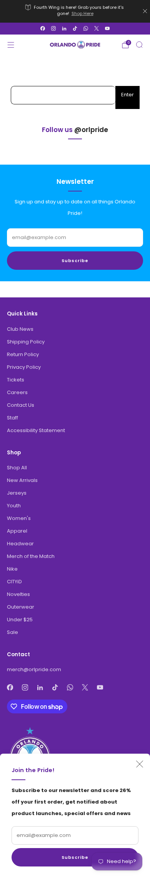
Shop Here (82, 13)
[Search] (139, 44)
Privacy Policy (24, 367)
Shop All (17, 467)
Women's (19, 518)
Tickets (15, 379)
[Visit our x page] (96, 28)
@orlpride (91, 129)
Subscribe (75, 857)
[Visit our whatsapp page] (85, 28)
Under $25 (20, 619)
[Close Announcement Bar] (145, 11)
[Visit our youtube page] (107, 28)
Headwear (20, 543)
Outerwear (20, 607)
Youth (14, 505)
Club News (20, 329)
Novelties (18, 594)
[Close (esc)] (139, 764)
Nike (12, 569)
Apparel (17, 531)
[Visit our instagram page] (53, 28)
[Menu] (11, 45)
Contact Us (20, 405)
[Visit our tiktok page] (75, 28)
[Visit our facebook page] (42, 28)
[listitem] (75, 11)
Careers (17, 392)
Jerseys (17, 493)
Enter (127, 94)
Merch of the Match (31, 556)
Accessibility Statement (36, 430)
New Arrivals (22, 480)
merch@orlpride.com (34, 669)
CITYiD (14, 581)
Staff (12, 417)
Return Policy (23, 354)
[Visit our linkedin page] (64, 28)
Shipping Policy (26, 341)
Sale (12, 632)
